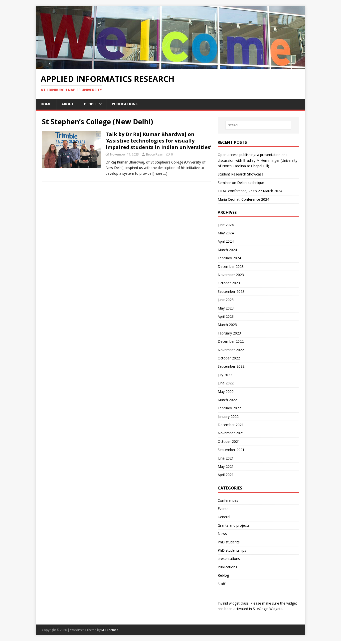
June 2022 (226, 383)
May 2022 (226, 391)
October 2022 (229, 358)
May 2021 (226, 466)
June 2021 (226, 458)
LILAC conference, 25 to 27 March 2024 (250, 190)
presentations (229, 558)
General (224, 516)
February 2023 (229, 333)
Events (223, 508)
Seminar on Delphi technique (241, 182)
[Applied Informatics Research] (170, 65)
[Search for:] (258, 125)
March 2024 (227, 249)
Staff (221, 583)
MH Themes (109, 630)
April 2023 (226, 316)
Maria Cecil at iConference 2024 (243, 199)
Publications (125, 104)
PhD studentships (232, 550)
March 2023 (227, 324)
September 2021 (231, 449)
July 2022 (225, 374)
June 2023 (226, 299)
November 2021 (231, 433)
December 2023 (231, 266)
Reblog (223, 575)
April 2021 (226, 474)
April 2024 (226, 241)
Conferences (228, 500)
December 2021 (231, 424)
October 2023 (229, 283)
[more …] (160, 173)
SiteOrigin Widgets (267, 608)
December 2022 (231, 341)
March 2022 (227, 399)
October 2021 (229, 441)
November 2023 (231, 274)
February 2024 (229, 258)
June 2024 (226, 224)
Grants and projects (234, 525)
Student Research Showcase (241, 174)
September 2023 (231, 291)
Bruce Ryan (154, 154)
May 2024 (226, 233)
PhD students (229, 542)
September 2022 (231, 366)
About (67, 104)
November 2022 (231, 349)
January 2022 (228, 416)
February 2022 (229, 408)
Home (46, 104)
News (222, 533)
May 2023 (226, 308)
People (90, 104)
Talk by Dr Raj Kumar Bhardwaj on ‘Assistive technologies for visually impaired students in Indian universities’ (158, 141)
